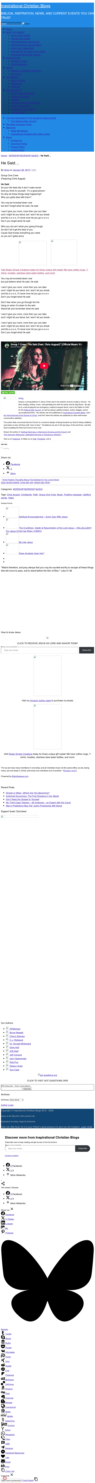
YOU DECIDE (18, 112)
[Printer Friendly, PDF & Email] (8, 392)
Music (60, 494)
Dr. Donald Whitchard (20, 1043)
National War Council (32, 410)
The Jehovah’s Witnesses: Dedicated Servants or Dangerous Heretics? (32, 434)
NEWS (9, 67)
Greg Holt (14, 1047)
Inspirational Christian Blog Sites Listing (30, 134)
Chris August (13, 494)
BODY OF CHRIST (15, 32)
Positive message (73, 494)
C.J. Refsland (16, 1039)
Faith (35, 494)
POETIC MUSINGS (20, 106)
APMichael (15, 1028)
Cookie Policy (17, 150)
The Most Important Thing (19, 124)
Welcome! (11, 127)
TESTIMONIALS (19, 64)
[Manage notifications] (5, 1478)
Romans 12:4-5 (70, 770)
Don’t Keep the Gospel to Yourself (22, 799)
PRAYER (15, 86)
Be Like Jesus (26, 542)
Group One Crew (47, 494)
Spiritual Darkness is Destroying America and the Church (44, 432)
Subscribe (86, 650)
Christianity (26, 494)
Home (4, 155)
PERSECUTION (19, 61)
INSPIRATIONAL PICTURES (25, 103)
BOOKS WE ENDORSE (23, 93)
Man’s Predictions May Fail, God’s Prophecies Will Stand (34, 805)
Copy (28, 1480)
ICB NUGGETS (13, 90)
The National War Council (23, 121)
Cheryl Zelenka (17, 1036)
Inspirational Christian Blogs (25, 5)
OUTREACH (12, 77)
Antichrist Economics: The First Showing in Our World (32, 796)
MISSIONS (16, 83)
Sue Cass (14, 1069)
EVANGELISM (13, 57)
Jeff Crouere (16, 1054)
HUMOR (15, 99)
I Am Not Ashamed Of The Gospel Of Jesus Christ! (31, 117)
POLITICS (16, 74)
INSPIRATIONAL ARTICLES (25, 41)
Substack (16, 438)
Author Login (7, 1105)
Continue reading (11, 1155)
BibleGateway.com (20, 776)
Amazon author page (40, 700)
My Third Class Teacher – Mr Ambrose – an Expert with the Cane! (38, 802)
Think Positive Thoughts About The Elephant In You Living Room (30, 479)
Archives (5, 1099)
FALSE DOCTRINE (20, 38)
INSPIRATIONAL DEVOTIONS (26, 45)
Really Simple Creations (20, 753)
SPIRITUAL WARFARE (22, 48)
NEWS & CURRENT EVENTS (26, 70)
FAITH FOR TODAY (20, 35)
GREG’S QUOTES (20, 96)
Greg (6, 169)
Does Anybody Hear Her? (31, 553)
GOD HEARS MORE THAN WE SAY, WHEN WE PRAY (25, 482)
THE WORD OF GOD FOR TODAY (28, 51)
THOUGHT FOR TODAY (23, 109)
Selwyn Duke (16, 1065)
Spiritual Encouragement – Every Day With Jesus (43, 516)
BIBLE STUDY (18, 80)
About (9, 137)
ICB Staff (14, 1051)
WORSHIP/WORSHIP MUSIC (26, 54)
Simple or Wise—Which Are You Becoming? (27, 792)
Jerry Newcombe (18, 1058)
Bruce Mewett (16, 1032)
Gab (34, 438)
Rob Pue (14, 1062)
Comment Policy (19, 143)
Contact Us (16, 140)
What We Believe (19, 130)
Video (11, 497)
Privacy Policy (18, 146)
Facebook (41, 438)
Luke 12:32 (86, 1126)
